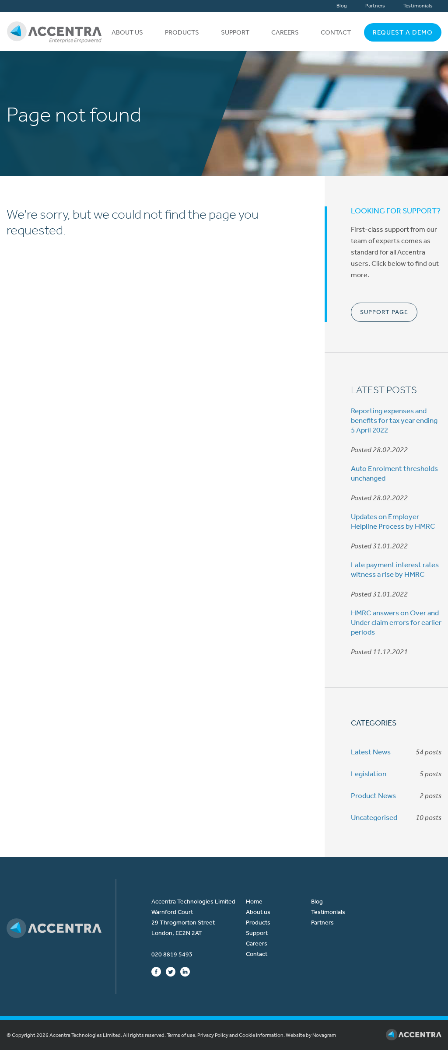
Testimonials (418, 6)
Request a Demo (403, 32)
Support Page (384, 312)
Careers (285, 32)
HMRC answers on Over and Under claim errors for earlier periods (396, 622)
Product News (373, 795)
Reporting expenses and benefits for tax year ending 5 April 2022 (394, 420)
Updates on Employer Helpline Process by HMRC (393, 521)
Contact (336, 32)
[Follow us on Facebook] (156, 971)
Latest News (371, 751)
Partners (375, 6)
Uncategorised (374, 817)
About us (127, 32)
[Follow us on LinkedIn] (185, 971)
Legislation (368, 773)
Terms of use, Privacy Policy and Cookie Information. (226, 1035)
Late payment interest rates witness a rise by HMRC (395, 569)
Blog (341, 6)
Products (182, 32)
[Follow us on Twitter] (170, 971)
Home (254, 901)
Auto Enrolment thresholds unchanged (394, 473)
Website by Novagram (311, 1035)
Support (235, 32)
